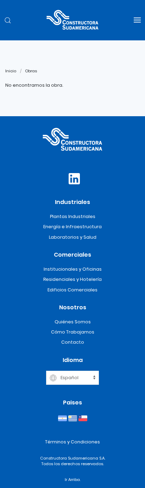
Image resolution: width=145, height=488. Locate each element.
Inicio (10, 71)
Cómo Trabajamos (72, 332)
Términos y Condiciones (72, 442)
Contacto (72, 342)
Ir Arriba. (73, 479)
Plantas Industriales (72, 216)
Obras (31, 71)
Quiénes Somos (73, 322)
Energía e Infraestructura (72, 227)
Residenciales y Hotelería (72, 279)
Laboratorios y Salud (72, 237)
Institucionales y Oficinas (73, 269)
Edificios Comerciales (72, 290)
